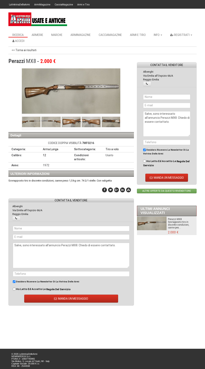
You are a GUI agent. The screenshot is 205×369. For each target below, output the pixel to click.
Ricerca (18, 34)
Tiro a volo (112, 149)
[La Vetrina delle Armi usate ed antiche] (37, 19)
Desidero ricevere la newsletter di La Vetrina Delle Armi (47, 281)
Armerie (37, 34)
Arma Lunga (50, 149)
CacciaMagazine (64, 4)
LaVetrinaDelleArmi (19, 4)
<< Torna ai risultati (24, 50)
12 (44, 155)
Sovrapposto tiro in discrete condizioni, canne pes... (178, 225)
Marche (56, 34)
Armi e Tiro (83, 4)
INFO (157, 34)
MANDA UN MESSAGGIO (72, 298)
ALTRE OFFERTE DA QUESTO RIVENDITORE (166, 191)
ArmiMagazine (42, 4)
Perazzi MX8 (175, 219)
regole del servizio (58, 289)
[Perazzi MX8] (30, 122)
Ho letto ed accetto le (42, 289)
